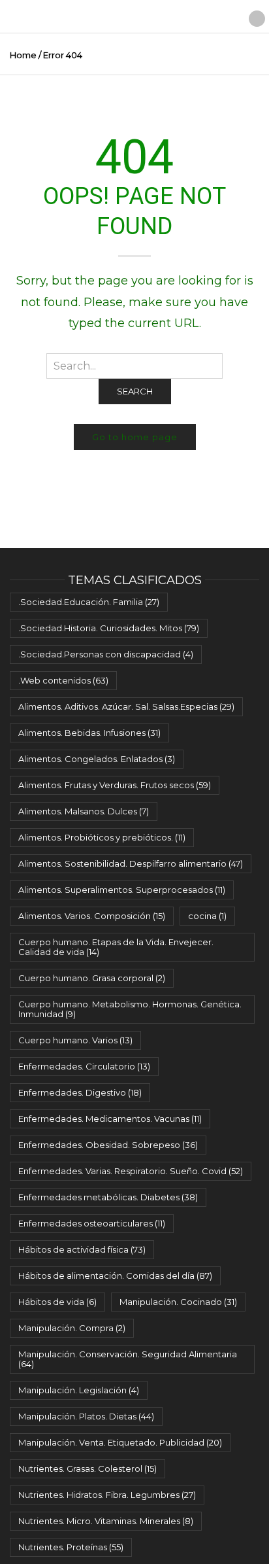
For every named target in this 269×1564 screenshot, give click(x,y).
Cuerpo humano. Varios (75, 1040)
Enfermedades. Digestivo (80, 1092)
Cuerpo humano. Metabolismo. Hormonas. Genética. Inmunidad (130, 1009)
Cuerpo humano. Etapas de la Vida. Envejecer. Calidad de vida (116, 947)
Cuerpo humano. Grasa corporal (91, 978)
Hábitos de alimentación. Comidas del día (115, 1275)
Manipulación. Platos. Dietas (86, 1416)
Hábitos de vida (57, 1301)
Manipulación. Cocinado (178, 1301)
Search (135, 391)
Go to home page (135, 437)
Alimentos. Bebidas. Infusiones (89, 732)
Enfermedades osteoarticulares (91, 1223)
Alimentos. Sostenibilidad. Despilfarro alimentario (130, 863)
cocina (207, 916)
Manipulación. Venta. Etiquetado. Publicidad (120, 1442)
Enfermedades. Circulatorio (84, 1066)
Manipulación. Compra (71, 1328)
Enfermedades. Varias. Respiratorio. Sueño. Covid (130, 1171)
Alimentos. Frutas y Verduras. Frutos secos (114, 785)
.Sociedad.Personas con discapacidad (105, 654)
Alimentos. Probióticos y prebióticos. (101, 837)
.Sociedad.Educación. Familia (88, 602)
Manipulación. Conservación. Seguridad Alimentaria (127, 1359)
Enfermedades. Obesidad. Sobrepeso (108, 1144)
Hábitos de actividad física (82, 1249)
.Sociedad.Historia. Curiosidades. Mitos (108, 628)
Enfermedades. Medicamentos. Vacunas (110, 1118)
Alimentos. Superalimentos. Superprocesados (121, 889)
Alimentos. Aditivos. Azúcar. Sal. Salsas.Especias (126, 706)
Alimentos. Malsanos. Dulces (83, 811)
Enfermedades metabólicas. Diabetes (108, 1197)
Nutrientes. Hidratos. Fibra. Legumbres (107, 1494)
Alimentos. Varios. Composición (91, 916)
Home (23, 55)
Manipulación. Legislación (78, 1390)
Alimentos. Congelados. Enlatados (96, 759)
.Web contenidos (63, 680)
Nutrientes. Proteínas (70, 1547)
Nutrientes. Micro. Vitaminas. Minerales (105, 1521)
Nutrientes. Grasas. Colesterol (87, 1468)
